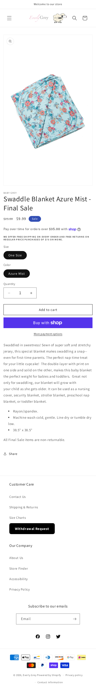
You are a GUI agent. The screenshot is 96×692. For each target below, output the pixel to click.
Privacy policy (74, 675)
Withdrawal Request (32, 528)
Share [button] (13, 454)
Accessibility (18, 579)
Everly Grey (30, 675)
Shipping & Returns (23, 507)
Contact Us (17, 497)
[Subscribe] (74, 619)
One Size (15, 255)
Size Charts (17, 518)
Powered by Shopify (49, 675)
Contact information (50, 682)
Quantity (9, 284)
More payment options (48, 334)
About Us (16, 558)
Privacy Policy (19, 589)
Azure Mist (16, 273)
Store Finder (18, 568)
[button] (9, 18)
